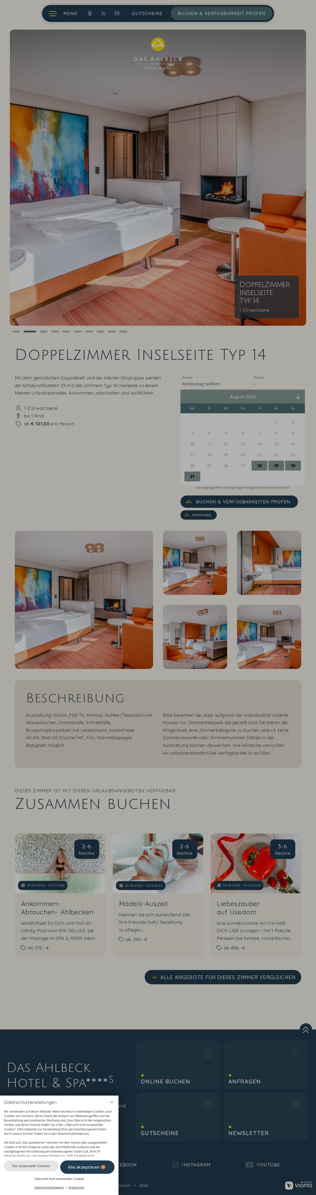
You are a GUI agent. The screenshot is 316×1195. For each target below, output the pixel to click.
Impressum (76, 1187)
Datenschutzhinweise (49, 1187)
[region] (59, 1132)
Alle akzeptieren (84, 1167)
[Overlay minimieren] (111, 1102)
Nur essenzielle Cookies (31, 1166)
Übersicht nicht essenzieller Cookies (59, 1179)
